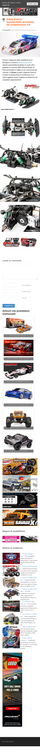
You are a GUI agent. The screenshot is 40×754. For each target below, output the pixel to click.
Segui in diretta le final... (29, 627)
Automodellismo (16, 30)
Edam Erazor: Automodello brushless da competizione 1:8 (20, 22)
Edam (29, 30)
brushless (24, 30)
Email (26, 291)
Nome (26, 285)
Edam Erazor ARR (25, 62)
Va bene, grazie (32, 4)
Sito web (24, 298)
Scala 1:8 (33, 30)
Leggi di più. (6, 5)
